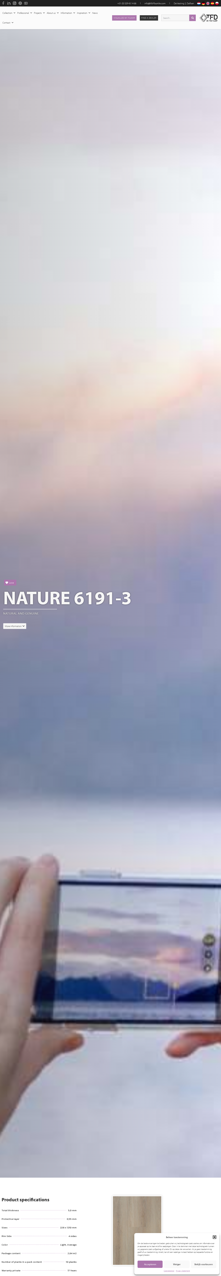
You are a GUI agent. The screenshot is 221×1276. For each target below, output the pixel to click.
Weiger (177, 1264)
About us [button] (51, 12)
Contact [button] (6, 22)
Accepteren (150, 1264)
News (95, 12)
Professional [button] (23, 12)
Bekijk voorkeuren (203, 1264)
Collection (7, 12)
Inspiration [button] (82, 12)
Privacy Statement (183, 1271)
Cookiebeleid (169, 1271)
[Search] (192, 18)
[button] (214, 1237)
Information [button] (66, 12)
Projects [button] (38, 12)
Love (11, 582)
